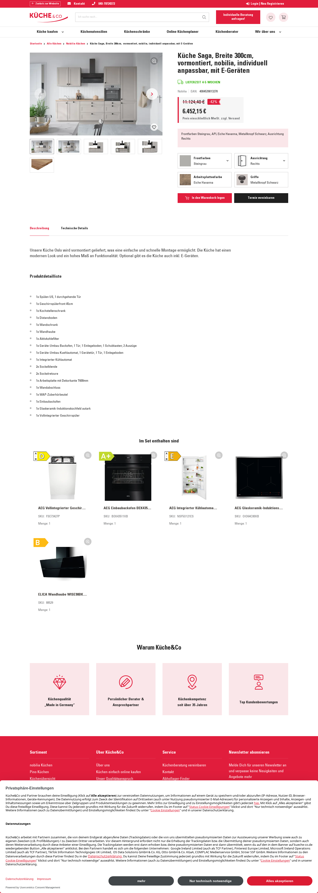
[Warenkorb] (283, 17)
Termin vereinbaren (261, 198)
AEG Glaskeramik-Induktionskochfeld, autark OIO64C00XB (259, 508)
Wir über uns (265, 32)
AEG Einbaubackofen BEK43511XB (128, 508)
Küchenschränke (137, 32)
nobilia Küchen (41, 765)
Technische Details (74, 228)
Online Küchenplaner (183, 32)
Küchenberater (227, 32)
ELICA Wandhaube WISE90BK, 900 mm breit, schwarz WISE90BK (62, 594)
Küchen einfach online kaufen (118, 771)
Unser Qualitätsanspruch (114, 778)
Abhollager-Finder (175, 778)
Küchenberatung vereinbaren (184, 765)
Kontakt (168, 771)
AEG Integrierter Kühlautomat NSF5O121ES (193, 508)
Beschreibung (39, 228)
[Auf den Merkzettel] (154, 127)
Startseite (36, 43)
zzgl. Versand (230, 118)
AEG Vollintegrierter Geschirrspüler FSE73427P (62, 508)
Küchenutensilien (94, 32)
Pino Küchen (39, 771)
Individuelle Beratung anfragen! (238, 16)
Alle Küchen (54, 43)
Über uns (103, 765)
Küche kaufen (47, 32)
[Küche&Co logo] (49, 17)
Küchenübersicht (42, 778)
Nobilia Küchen (75, 43)
